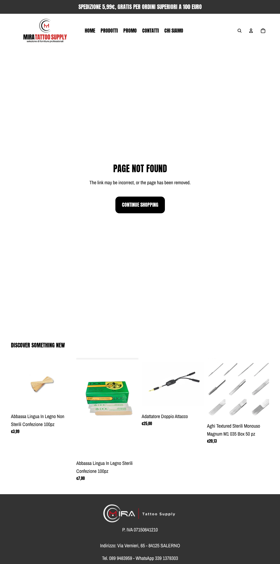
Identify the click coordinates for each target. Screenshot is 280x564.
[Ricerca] (240, 31)
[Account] (251, 31)
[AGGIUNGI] (64, 402)
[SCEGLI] (261, 412)
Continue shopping (140, 204)
